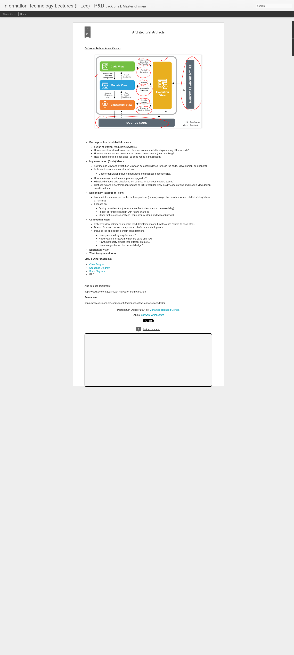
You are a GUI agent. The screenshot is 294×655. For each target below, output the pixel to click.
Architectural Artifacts (148, 32)
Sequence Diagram (99, 267)
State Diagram (97, 271)
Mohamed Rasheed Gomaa (164, 309)
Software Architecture (152, 314)
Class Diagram (97, 264)
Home (23, 14)
